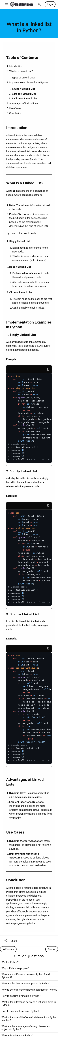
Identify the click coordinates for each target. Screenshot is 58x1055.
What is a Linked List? (21, 71)
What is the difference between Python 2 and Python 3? (26, 976)
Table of (22, 57)
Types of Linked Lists (23, 77)
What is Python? (10, 962)
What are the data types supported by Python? (26, 983)
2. (24, 93)
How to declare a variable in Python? (21, 995)
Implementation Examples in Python (28, 82)
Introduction (15, 66)
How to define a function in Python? (20, 1011)
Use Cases (15, 108)
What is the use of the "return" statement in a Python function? (29, 1019)
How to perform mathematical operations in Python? (29, 989)
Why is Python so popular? (16, 968)
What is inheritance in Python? (18, 1035)
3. (24, 98)
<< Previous (8, 949)
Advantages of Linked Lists (23, 103)
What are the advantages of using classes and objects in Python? (26, 1028)
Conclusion (15, 113)
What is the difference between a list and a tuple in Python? (29, 1003)
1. (23, 88)
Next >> (51, 949)
